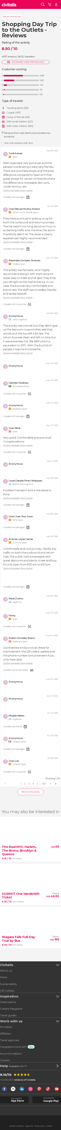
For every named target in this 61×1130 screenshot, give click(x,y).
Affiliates (5, 1033)
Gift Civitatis (7, 990)
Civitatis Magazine (11, 1008)
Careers (5, 1060)
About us (6, 970)
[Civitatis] (9, 4)
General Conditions (16, 1126)
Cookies (49, 1126)
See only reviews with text (18, 143)
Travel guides (8, 1015)
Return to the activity (12, 16)
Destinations (8, 1002)
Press (3, 977)
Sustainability (8, 984)
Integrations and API (13, 1046)
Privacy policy (39, 1126)
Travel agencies (9, 1040)
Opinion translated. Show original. (18, 190)
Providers (6, 1026)
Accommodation (11, 1053)
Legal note (29, 1126)
